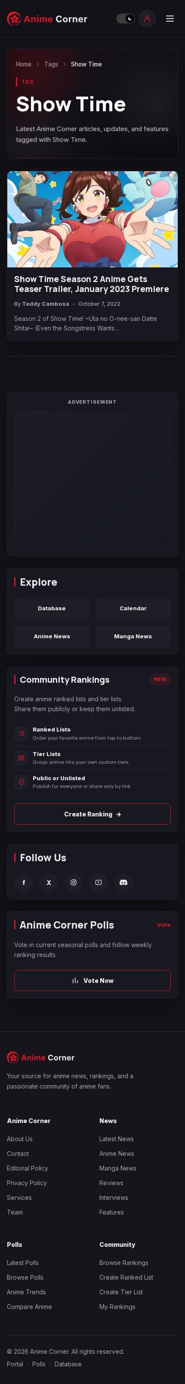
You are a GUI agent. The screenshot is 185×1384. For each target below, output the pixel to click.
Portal (15, 1364)
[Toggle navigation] (169, 18)
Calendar (133, 608)
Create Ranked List (126, 1277)
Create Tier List (121, 1292)
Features (111, 1212)
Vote (164, 924)
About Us (20, 1138)
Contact (18, 1153)
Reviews (111, 1182)
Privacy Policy (27, 1182)
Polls (39, 1364)
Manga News (133, 636)
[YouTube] (98, 882)
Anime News (52, 636)
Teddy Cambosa (45, 304)
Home (23, 64)
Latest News (116, 1138)
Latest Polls (23, 1262)
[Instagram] (73, 882)
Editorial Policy (27, 1168)
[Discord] (123, 882)
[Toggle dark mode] (125, 18)
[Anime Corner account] (147, 18)
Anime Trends (26, 1292)
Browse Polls (25, 1277)
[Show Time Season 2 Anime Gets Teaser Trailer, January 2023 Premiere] (92, 219)
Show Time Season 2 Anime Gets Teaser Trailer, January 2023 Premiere (91, 284)
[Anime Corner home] (59, 19)
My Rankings (117, 1306)
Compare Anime (29, 1306)
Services (19, 1197)
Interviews (113, 1197)
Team (15, 1212)
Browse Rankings (123, 1262)
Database (52, 608)
